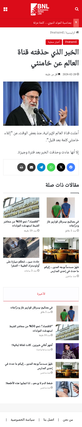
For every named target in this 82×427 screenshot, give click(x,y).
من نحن (68, 419)
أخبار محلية (54, 42)
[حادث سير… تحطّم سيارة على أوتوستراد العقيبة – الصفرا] (21, 247)
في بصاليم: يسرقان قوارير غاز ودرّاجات (63, 223)
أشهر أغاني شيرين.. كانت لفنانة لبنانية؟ (32, 345)
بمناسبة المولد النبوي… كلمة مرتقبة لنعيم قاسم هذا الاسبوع (37, 23)
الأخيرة (41, 294)
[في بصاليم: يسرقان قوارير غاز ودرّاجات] (61, 207)
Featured (57, 33)
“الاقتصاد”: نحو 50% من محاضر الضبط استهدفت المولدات (21, 223)
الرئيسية (71, 33)
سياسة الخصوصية (23, 419)
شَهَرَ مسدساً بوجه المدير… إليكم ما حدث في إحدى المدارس (61, 269)
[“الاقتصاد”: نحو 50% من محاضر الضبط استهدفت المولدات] (21, 207)
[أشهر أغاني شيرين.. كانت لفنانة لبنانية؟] (67, 351)
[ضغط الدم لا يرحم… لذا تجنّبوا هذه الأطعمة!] (67, 389)
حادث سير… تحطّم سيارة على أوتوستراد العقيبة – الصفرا (22, 263)
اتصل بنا (49, 419)
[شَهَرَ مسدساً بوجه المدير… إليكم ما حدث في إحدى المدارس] (61, 250)
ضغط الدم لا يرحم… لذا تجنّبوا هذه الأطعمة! (29, 383)
